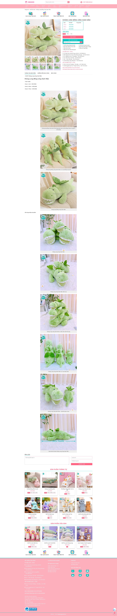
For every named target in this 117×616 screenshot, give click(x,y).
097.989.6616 (87, 2)
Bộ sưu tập (43, 6)
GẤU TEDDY (37, 6)
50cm (32, 517)
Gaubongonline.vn (62, 614)
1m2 (34, 492)
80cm (50, 546)
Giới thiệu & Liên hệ (52, 571)
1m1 (71, 33)
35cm (29, 517)
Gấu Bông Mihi (81, 6)
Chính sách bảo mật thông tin (54, 568)
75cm (29, 492)
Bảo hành (53, 73)
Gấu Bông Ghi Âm (88, 6)
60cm (86, 492)
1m (31, 492)
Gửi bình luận (81, 464)
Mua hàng (73, 37)
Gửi (81, 42)
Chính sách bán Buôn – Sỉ (53, 566)
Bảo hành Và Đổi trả (52, 570)
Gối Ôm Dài (32, 9)
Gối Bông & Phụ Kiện (62, 6)
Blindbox (33, 5)
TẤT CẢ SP (76, 6)
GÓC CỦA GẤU (70, 6)
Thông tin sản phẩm (30, 73)
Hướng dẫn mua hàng (43, 73)
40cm (83, 492)
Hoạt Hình (49, 6)
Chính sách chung (51, 567)
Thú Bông (55, 6)
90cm (68, 33)
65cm (64, 517)
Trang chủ (26, 6)
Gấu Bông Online (74, 564)
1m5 (36, 492)
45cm (46, 492)
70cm (64, 33)
